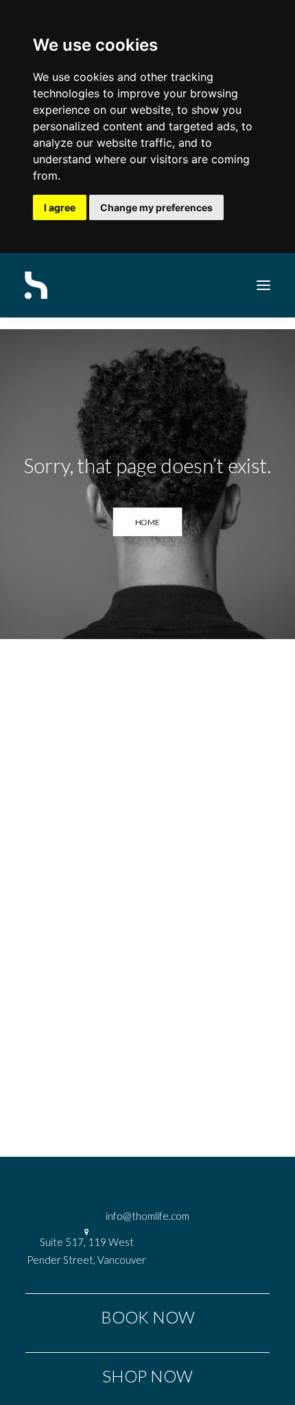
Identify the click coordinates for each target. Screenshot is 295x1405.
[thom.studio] (36, 285)
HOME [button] (148, 522)
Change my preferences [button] (156, 207)
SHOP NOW (147, 1376)
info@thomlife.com (147, 1216)
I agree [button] (59, 207)
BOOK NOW (148, 1317)
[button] (263, 285)
